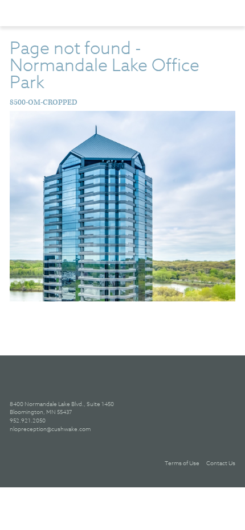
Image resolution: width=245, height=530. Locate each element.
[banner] (68, 12)
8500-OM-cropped (43, 102)
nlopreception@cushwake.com (50, 429)
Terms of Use (182, 463)
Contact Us (220, 463)
